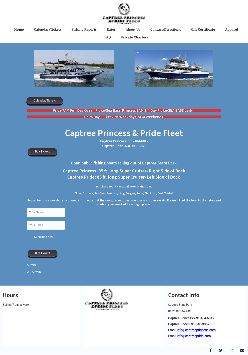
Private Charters (134, 38)
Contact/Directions (165, 30)
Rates (111, 30)
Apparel (231, 30)
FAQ (107, 38)
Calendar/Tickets (47, 30)
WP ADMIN (34, 272)
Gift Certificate (203, 30)
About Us (133, 30)
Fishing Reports (84, 30)
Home (19, 30)
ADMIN (31, 265)
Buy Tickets (42, 151)
